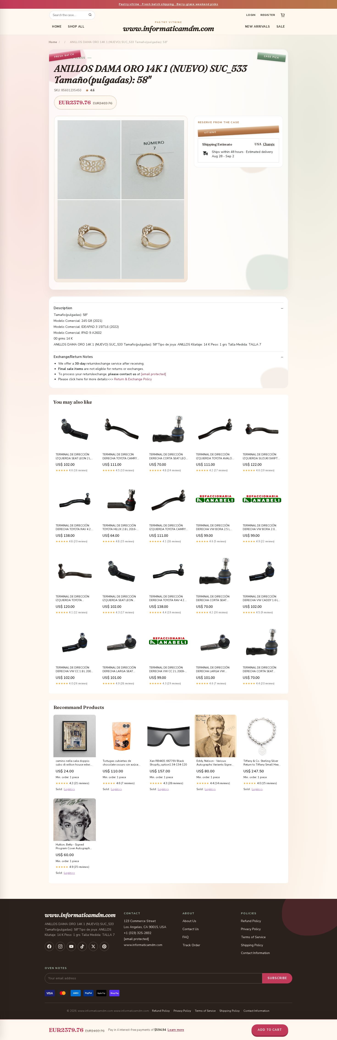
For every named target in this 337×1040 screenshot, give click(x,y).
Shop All (76, 27)
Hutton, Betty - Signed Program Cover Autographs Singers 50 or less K (73, 847)
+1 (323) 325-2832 (137, 933)
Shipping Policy (252, 945)
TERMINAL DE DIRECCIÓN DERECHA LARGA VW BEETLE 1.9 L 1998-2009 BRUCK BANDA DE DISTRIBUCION (212, 670)
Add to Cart (270, 1030)
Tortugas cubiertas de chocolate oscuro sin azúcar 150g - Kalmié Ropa (121, 763)
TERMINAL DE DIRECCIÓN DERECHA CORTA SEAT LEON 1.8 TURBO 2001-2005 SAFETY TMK (168, 456)
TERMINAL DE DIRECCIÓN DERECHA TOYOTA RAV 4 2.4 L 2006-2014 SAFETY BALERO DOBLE (168, 599)
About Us (189, 921)
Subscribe (277, 978)
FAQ (185, 937)
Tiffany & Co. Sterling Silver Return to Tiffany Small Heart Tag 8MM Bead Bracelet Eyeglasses (261, 763)
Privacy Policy (251, 929)
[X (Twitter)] (93, 946)
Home (56, 27)
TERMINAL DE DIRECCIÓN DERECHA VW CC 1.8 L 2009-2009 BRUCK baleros (75, 670)
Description (63, 308)
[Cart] (283, 15)
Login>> (69, 789)
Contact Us (190, 929)
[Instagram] (60, 946)
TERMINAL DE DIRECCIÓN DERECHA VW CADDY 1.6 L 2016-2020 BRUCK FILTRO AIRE (260, 599)
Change (269, 144)
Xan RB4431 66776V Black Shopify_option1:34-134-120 (168, 762)
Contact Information (255, 953)
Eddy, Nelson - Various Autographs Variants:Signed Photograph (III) (214, 763)
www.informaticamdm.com (168, 26)
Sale (280, 27)
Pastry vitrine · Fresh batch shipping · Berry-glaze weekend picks (168, 4)
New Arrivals (257, 27)
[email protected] (153, 374)
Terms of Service (253, 937)
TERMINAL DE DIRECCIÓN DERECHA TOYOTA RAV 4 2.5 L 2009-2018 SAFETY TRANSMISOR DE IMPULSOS (74, 527)
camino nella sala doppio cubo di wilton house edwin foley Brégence (74, 763)
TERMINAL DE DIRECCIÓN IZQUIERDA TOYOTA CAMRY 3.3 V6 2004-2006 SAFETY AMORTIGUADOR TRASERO (167, 527)
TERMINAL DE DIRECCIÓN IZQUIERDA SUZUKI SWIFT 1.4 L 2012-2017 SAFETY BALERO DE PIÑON (260, 456)
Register (267, 15)
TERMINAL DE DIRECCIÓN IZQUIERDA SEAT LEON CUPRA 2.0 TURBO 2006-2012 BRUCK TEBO (119, 599)
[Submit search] (90, 15)
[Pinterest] (104, 946)
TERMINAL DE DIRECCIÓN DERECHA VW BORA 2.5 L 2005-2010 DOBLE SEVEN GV (215, 527)
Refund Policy (251, 921)
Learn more (176, 1030)
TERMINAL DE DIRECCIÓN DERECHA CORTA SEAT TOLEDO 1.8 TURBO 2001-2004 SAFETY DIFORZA (260, 670)
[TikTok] (82, 946)
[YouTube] (71, 946)
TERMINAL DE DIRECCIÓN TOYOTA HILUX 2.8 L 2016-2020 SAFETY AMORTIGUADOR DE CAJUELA (119, 527)
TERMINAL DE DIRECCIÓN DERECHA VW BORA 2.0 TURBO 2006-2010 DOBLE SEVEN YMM (260, 527)
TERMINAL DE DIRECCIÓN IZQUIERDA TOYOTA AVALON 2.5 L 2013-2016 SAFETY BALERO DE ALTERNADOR (215, 456)
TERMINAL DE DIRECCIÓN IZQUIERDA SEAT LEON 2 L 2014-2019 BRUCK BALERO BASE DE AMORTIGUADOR (73, 456)
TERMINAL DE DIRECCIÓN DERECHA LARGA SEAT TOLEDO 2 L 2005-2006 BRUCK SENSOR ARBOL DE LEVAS (120, 670)
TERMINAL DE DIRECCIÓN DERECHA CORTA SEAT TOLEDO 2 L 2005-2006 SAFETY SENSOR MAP (212, 599)
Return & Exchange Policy (133, 379)
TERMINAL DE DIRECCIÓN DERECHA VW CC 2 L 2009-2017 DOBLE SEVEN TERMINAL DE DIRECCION (167, 670)
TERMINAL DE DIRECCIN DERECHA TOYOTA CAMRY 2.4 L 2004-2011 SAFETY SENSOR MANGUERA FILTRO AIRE (121, 456)
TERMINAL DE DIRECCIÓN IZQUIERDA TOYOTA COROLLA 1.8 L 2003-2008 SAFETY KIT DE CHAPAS (73, 599)
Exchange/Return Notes (73, 357)
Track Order (191, 945)
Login (250, 15)
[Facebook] (49, 946)
